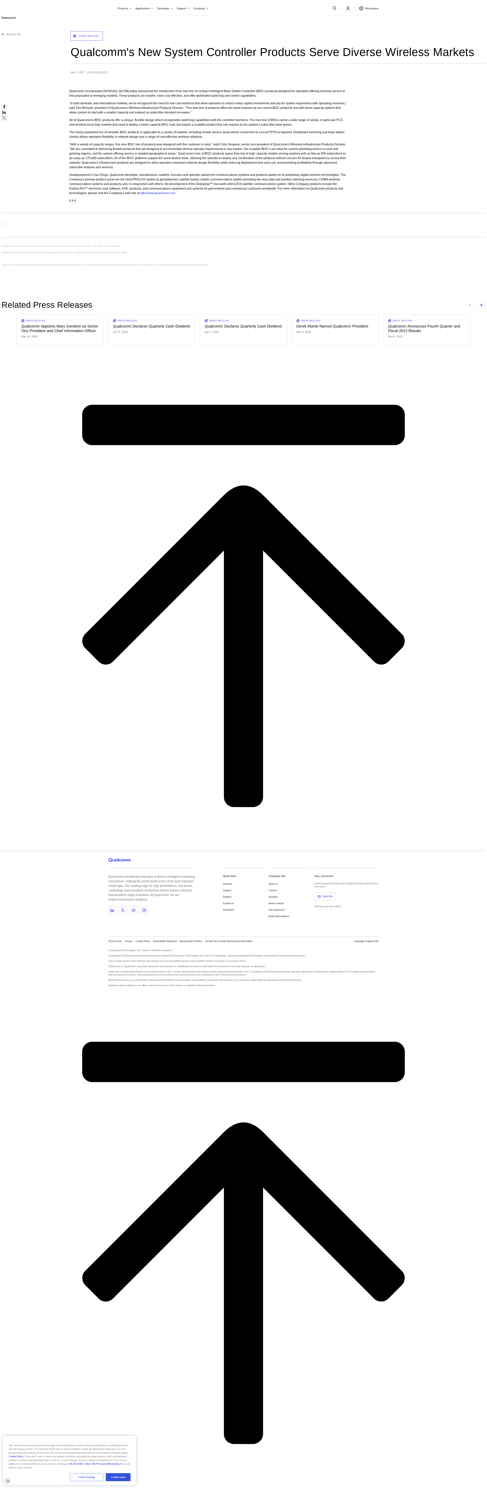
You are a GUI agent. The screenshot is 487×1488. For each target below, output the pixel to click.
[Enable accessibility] (7, 1480)
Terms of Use (115, 941)
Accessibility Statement (165, 941)
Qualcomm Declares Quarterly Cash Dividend (151, 326)
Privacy (129, 941)
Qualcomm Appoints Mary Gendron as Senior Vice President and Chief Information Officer (59, 328)
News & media (276, 903)
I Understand (118, 1477)
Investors (273, 897)
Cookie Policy (143, 941)
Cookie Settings (86, 1477)
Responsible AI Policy (191, 941)
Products (227, 884)
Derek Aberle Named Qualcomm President (332, 326)
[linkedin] (4, 113)
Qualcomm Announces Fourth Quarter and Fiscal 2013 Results (424, 328)
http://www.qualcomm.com (157, 193)
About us (273, 884)
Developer (228, 910)
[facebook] (4, 108)
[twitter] (4, 119)
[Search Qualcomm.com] (335, 8)
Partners (227, 897)
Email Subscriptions (279, 916)
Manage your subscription (327, 906)
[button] (228, 941)
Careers (273, 890)
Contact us (228, 903)
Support (227, 890)
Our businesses (277, 910)
